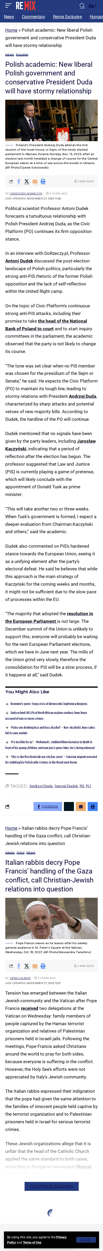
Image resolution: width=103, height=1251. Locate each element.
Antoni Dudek (19, 261)
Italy (21, 852)
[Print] (43, 181)
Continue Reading (51, 1186)
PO (88, 786)
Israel (10, 852)
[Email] (35, 181)
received (29, 1008)
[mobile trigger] (9, 5)
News (9, 54)
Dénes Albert (20, 978)
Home (11, 30)
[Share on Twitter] (26, 181)
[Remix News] (25, 5)
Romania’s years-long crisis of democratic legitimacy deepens (49, 704)
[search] (82, 6)
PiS (82, 786)
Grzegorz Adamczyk (26, 193)
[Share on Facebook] (18, 181)
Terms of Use (32, 1242)
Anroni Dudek (66, 786)
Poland (22, 54)
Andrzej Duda (82, 396)
